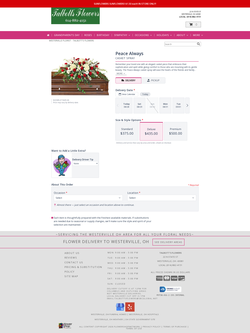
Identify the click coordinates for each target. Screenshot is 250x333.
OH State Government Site (140, 319)
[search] (198, 44)
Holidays (163, 35)
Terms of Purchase (175, 326)
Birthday (103, 35)
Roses (88, 35)
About (181, 35)
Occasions (142, 35)
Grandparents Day (67, 35)
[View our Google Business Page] (120, 310)
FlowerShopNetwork (127, 326)
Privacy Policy (152, 326)
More (196, 35)
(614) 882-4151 (194, 16)
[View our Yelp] (130, 310)
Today (145, 94)
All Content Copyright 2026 (96, 326)
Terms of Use (134, 328)
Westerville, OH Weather (109, 319)
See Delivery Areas (168, 242)
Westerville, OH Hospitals (144, 314)
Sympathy (120, 35)
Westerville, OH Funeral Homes (109, 314)
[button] (193, 24)
